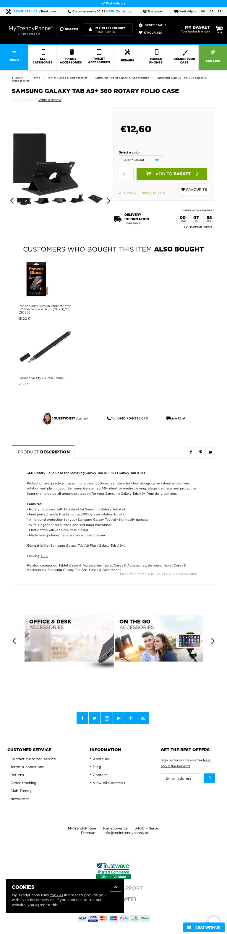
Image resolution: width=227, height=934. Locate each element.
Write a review (49, 100)
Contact (100, 775)
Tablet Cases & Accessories (80, 565)
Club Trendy (21, 791)
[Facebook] (82, 718)
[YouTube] (119, 718)
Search (71, 29)
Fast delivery (115, 3)
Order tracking (23, 783)
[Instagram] (107, 718)
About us (101, 759)
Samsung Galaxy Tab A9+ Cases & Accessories (84, 569)
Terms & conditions (27, 767)
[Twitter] (94, 718)
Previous (11, 201)
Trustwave (155, 11)
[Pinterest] (131, 718)
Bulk (44, 556)
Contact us (123, 11)
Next (108, 201)
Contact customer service (33, 759)
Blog (97, 767)
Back (19, 77)
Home (35, 77)
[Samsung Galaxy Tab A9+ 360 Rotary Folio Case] (45, 158)
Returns (17, 775)
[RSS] (143, 718)
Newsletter (19, 799)
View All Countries (109, 783)
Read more (48, 11)
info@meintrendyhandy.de (126, 833)
